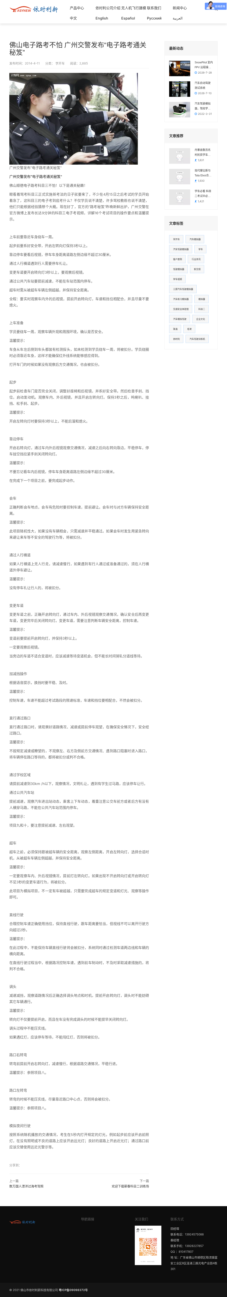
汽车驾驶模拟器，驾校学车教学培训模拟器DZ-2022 (203, 106)
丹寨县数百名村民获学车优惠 (203, 152)
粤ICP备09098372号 (73, 1290)
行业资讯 (196, 259)
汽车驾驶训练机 (197, 339)
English (102, 18)
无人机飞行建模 (133, 8)
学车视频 (177, 279)
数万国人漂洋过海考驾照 (26, 1186)
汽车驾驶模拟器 (181, 249)
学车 (200, 249)
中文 (73, 18)
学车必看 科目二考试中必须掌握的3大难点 (203, 194)
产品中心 (77, 8)
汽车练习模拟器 (181, 299)
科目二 (201, 309)
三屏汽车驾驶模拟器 (183, 289)
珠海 (175, 329)
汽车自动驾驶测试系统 (203, 86)
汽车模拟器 (195, 239)
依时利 (176, 339)
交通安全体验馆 (181, 309)
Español (128, 18)
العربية (177, 18)
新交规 (197, 269)
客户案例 (177, 259)
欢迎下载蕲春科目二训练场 (130, 1186)
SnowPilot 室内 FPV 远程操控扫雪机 (204, 65)
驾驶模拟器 (178, 269)
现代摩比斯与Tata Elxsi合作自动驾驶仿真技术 (203, 173)
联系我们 (154, 8)
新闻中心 (180, 8)
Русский (154, 18)
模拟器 (201, 299)
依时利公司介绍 (108, 8)
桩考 (189, 329)
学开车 (60, 63)
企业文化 (200, 319)
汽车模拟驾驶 (179, 319)
